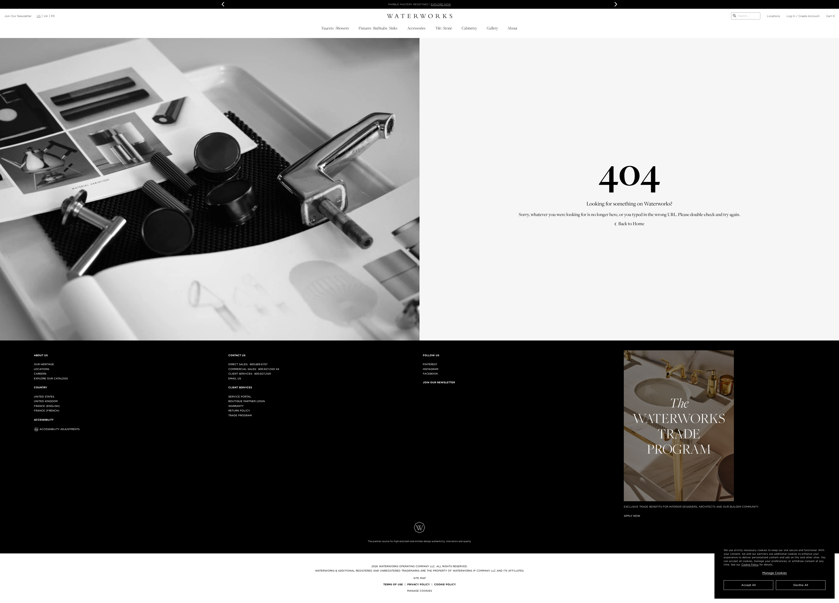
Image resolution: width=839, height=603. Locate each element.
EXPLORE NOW (451, 4)
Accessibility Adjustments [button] (60, 429)
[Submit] (734, 15)
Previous (224, 4)
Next (615, 4)
